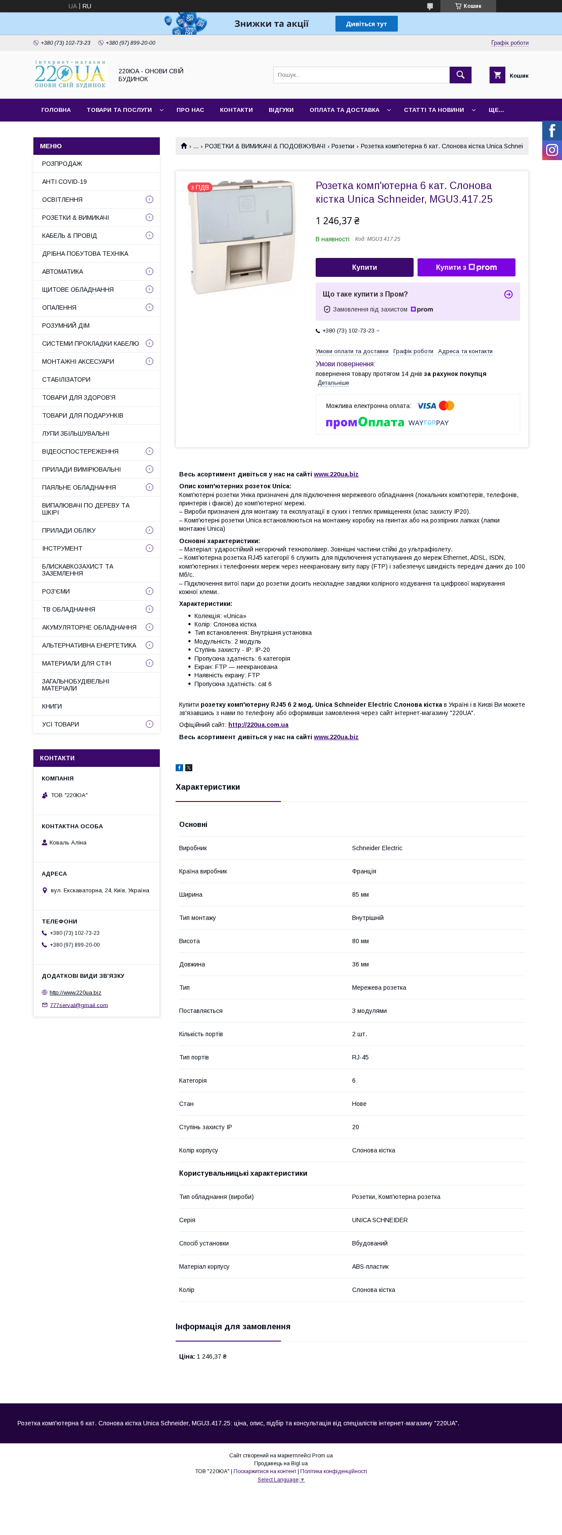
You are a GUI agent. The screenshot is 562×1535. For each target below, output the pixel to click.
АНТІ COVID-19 (64, 181)
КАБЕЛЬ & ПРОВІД (69, 235)
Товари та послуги (119, 110)
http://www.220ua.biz (75, 992)
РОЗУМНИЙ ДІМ (66, 325)
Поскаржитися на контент (265, 1471)
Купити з (451, 267)
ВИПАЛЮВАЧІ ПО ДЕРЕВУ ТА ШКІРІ (86, 509)
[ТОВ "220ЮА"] (70, 87)
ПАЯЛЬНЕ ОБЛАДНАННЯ (79, 487)
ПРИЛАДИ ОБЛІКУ (69, 530)
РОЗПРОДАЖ (62, 163)
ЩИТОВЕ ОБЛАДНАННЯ (78, 289)
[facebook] (179, 769)
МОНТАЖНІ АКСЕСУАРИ (78, 361)
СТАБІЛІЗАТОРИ (66, 379)
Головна (56, 110)
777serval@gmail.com (79, 1005)
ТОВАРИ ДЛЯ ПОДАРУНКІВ (82, 415)
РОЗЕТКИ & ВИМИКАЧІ (75, 217)
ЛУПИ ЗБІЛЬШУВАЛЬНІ (75, 433)
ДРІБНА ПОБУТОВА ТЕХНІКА (85, 253)
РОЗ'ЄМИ (56, 591)
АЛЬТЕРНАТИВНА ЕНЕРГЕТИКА (89, 645)
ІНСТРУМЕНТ (62, 548)
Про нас (190, 110)
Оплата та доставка (344, 110)
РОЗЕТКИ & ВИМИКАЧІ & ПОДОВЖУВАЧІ (265, 146)
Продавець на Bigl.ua (281, 1463)
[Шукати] (461, 75)
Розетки (342, 146)
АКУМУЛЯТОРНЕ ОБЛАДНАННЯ (89, 627)
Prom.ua (322, 1456)
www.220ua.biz (336, 474)
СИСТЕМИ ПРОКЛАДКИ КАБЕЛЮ (90, 343)
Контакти (236, 110)
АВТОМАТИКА (62, 271)
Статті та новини (434, 110)
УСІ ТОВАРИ (60, 724)
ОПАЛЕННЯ (59, 307)
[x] (188, 769)
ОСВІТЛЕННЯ (62, 199)
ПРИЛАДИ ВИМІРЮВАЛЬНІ (81, 469)
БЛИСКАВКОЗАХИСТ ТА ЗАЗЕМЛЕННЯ (77, 570)
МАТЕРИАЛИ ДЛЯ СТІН (76, 663)
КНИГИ (52, 706)
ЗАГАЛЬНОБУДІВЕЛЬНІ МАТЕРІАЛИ (75, 685)
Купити (364, 267)
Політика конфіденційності (333, 1471)
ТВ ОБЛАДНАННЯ (68, 609)
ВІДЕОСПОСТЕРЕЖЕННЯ (80, 451)
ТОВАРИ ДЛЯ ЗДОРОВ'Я (78, 397)
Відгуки (281, 110)
